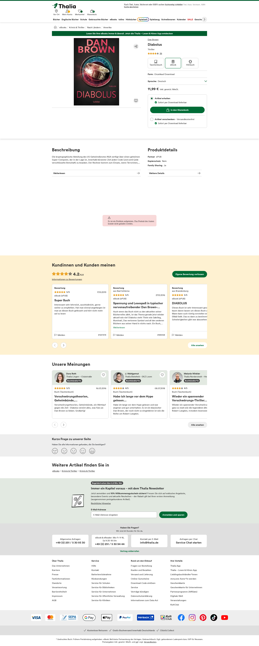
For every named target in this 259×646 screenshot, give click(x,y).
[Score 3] (73, 451)
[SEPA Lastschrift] (68, 617)
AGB (54, 600)
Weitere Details (156, 173)
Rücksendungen (99, 578)
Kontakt (95, 570)
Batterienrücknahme (101, 574)
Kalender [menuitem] (181, 19)
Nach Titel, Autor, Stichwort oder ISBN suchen (144, 4)
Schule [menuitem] (83, 19)
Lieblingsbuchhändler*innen (183, 574)
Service (95, 560)
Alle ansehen (197, 345)
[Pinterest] (203, 617)
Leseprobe (136, 100)
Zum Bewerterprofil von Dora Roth (80, 377)
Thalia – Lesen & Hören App (183, 570)
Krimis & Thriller (76, 27)
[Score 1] (55, 451)
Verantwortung (59, 587)
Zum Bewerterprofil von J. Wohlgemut (139, 377)
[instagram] (192, 617)
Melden (61, 335)
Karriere (56, 570)
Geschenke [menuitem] (200, 19)
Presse (55, 574)
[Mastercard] (50, 617)
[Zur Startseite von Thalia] (65, 5)
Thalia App (175, 565)
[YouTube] (224, 617)
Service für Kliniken (100, 600)
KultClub (174, 604)
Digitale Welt (176, 596)
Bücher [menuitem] (56, 19)
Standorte (57, 583)
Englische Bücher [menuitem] (70, 19)
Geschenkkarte (177, 583)
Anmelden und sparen (173, 514)
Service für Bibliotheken (103, 587)
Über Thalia (57, 560)
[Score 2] (64, 451)
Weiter (204, 19)
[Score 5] (92, 451)
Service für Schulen (100, 583)
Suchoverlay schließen (174, 5)
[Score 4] (83, 451)
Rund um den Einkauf (141, 560)
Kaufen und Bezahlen (141, 570)
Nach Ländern (94, 27)
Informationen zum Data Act (144, 600)
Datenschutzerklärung (141, 596)
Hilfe (93, 565)
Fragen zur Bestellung (141, 565)
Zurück (55, 345)
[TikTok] (213, 617)
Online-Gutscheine (140, 578)
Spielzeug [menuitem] (155, 19)
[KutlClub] (166, 617)
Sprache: (157, 81)
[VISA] (36, 617)
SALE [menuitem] (190, 19)
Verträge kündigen (140, 591)
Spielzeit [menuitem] (143, 19)
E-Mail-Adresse (98, 509)
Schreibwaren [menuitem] (168, 19)
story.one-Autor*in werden (183, 578)
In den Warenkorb (180, 109)
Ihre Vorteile (176, 560)
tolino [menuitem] (121, 19)
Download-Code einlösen (143, 583)
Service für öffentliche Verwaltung (108, 596)
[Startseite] (55, 27)
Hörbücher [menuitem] (131, 19)
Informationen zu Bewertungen (67, 279)
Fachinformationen (61, 578)
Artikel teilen (136, 46)
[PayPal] (125, 617)
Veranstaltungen (178, 600)
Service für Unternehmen (103, 591)
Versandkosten (150, 642)
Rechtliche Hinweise (101, 503)
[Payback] (145, 617)
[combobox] (151, 98)
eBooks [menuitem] (113, 19)
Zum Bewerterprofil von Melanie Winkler (198, 377)
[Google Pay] (89, 617)
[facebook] (181, 617)
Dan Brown (153, 39)
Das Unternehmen (61, 565)
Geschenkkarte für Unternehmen (186, 587)
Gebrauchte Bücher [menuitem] (98, 19)
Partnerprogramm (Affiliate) (183, 591)
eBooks (62, 27)
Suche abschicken (131, 7)
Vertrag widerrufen (129, 551)
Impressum (57, 596)
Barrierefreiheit (59, 591)
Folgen (103, 374)
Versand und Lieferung (142, 574)
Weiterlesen (59, 173)
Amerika (107, 27)
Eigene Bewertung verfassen (189, 274)
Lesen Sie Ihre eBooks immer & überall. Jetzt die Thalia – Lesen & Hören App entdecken (129, 33)
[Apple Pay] (106, 617)
